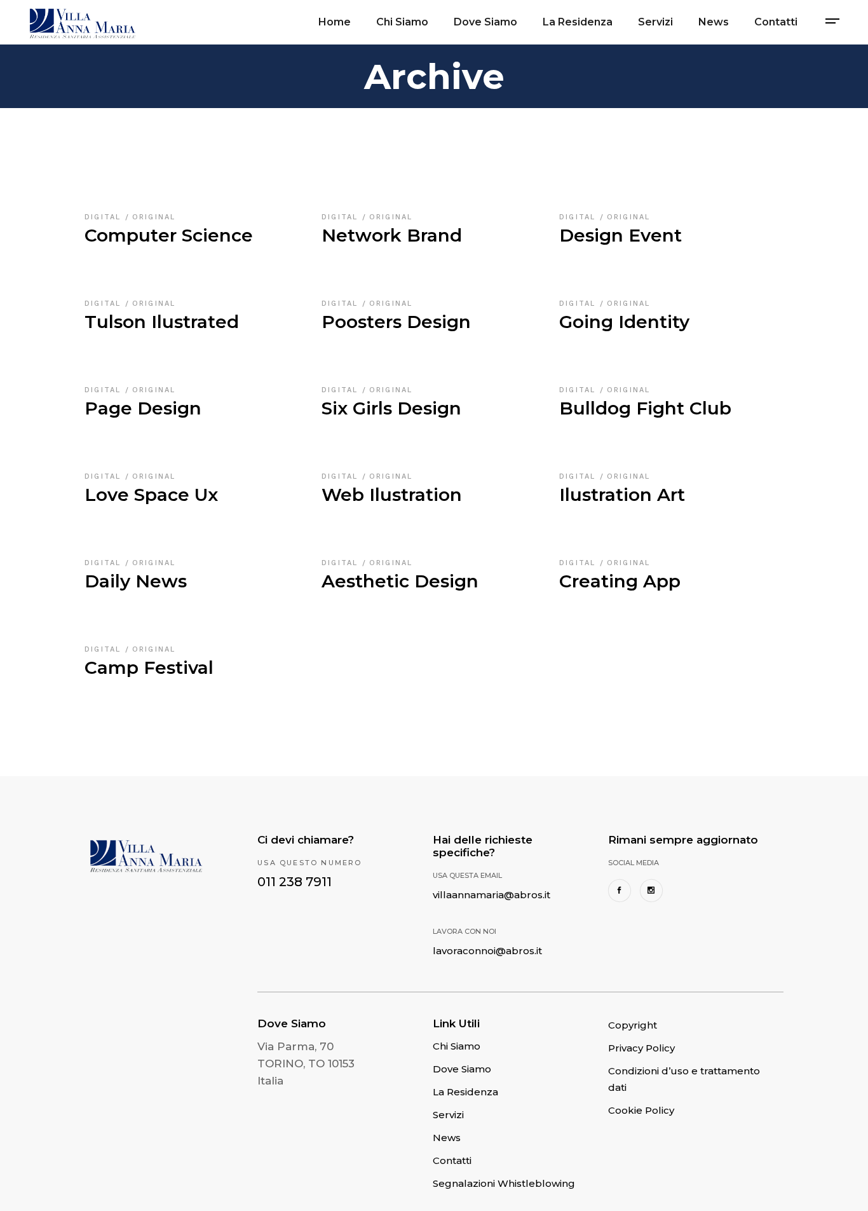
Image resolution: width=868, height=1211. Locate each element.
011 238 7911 (294, 881)
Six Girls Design (391, 408)
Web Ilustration (392, 494)
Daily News (136, 581)
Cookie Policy (641, 1110)
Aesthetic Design (400, 581)
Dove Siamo (462, 1069)
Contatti (452, 1160)
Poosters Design (396, 321)
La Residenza (465, 1092)
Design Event (620, 235)
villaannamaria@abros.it (491, 895)
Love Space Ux (151, 494)
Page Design (143, 408)
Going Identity (624, 321)
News (447, 1138)
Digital (105, 217)
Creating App (620, 581)
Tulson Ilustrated (162, 321)
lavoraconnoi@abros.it (487, 951)
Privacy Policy (641, 1048)
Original (154, 217)
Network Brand (392, 235)
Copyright (632, 1025)
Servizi (448, 1115)
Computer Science (169, 235)
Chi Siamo (456, 1046)
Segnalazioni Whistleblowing (504, 1183)
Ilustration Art (622, 494)
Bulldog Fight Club (645, 408)
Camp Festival (149, 667)
